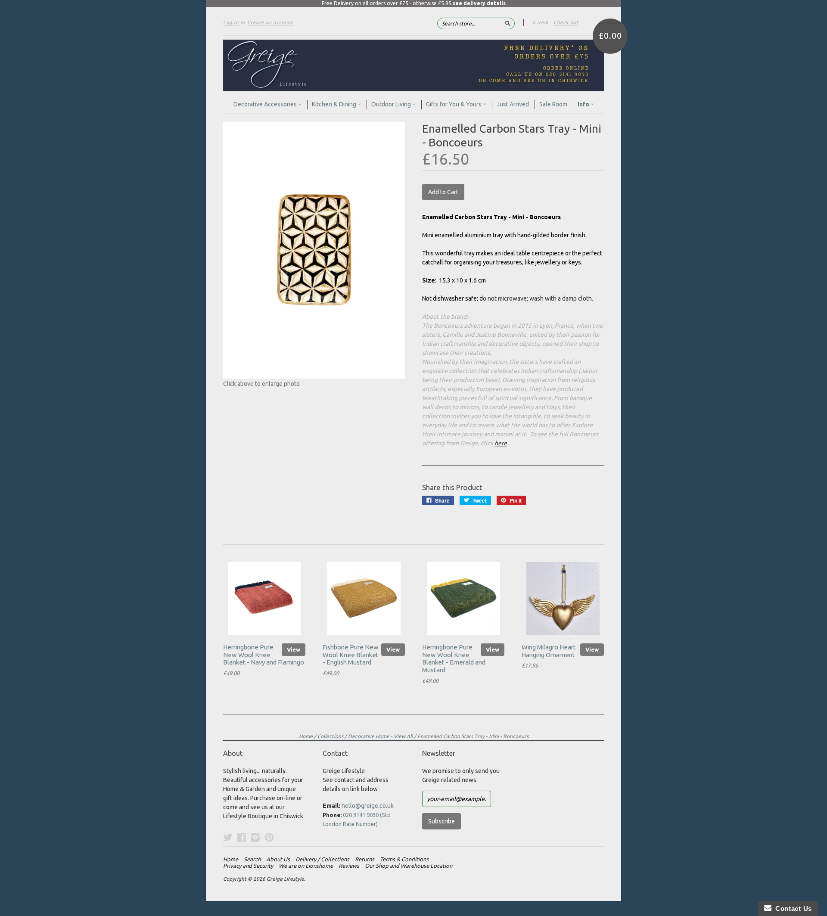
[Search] (507, 23)
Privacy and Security (248, 866)
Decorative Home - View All (380, 736)
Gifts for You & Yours (454, 104)
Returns (364, 859)
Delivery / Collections (322, 859)
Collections (330, 736)
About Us (278, 859)
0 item (540, 22)
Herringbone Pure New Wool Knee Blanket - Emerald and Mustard (453, 658)
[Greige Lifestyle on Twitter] (228, 837)
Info (584, 104)
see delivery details (479, 3)
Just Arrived (513, 104)
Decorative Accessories (265, 104)
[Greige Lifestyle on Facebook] (241, 837)
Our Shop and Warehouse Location (408, 866)
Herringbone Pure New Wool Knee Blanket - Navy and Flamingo (263, 654)
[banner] (413, 65)
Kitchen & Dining (335, 104)
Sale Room (553, 104)
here (500, 443)
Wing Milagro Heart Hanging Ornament (549, 650)
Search (252, 859)
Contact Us (791, 908)
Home (306, 736)
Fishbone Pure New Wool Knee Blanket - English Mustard (351, 654)
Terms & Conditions (404, 859)
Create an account (270, 22)
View (293, 649)
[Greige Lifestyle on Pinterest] (269, 837)
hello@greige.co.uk (368, 805)
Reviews (349, 866)
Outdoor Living (391, 104)
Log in (231, 22)
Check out (565, 22)
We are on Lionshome (306, 866)
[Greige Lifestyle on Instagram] (255, 837)
